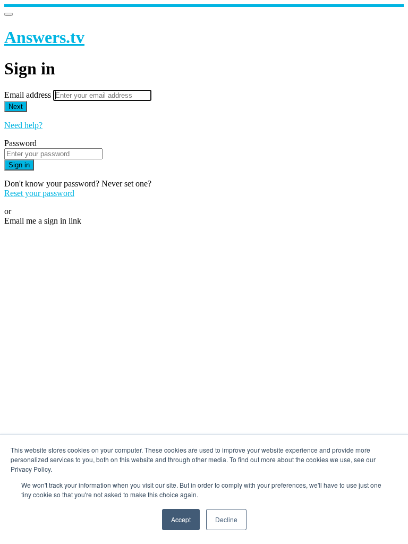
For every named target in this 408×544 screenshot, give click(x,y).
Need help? (23, 125)
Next (15, 106)
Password (20, 143)
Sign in (19, 165)
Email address (28, 94)
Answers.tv (44, 37)
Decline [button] (226, 519)
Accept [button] (181, 519)
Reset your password (39, 193)
